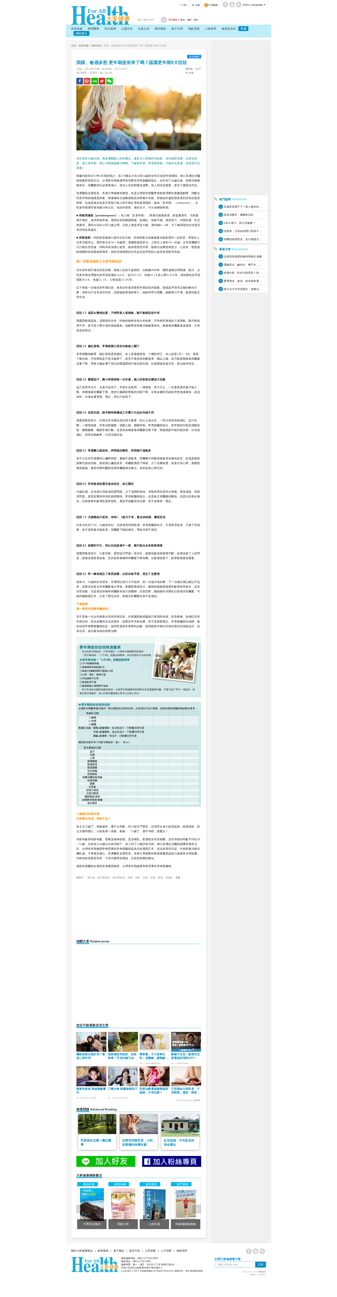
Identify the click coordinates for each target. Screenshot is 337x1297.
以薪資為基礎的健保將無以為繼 (243, 256)
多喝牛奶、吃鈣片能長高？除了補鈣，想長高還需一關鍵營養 (260, 272)
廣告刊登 (134, 1250)
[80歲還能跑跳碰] (186, 1204)
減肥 (189, 20)
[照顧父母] (123, 1204)
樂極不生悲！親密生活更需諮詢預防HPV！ (185, 1056)
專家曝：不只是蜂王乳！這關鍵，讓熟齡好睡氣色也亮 (154, 1056)
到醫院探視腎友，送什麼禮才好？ (244, 239)
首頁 (73, 45)
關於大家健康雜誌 (82, 1250)
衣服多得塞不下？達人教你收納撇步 (245, 206)
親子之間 (177, 28)
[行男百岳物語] (92, 1204)
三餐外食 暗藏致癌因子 (122, 1088)
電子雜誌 (118, 1250)
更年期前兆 (119, 877)
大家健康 (100, 15)
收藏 (191, 72)
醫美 (182, 20)
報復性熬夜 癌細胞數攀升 (91, 1090)
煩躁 (130, 877)
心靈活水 (127, 28)
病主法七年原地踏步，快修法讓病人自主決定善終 (253, 289)
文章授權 (150, 1250)
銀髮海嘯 (120, 1184)
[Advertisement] (105, 907)
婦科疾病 (96, 45)
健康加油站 (229, 28)
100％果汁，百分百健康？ (239, 222)
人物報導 (210, 28)
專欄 (243, 28)
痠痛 (160, 877)
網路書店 (81, 33)
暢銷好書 (89, 1184)
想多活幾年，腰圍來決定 (238, 214)
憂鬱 (178, 877)
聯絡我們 (182, 1250)
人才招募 (166, 1250)
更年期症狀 (103, 877)
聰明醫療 (93, 28)
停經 (145, 877)
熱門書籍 (182, 1184)
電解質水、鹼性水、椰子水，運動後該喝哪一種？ (253, 264)
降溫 (196, 20)
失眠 (152, 877)
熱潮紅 (169, 877)
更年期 (91, 877)
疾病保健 (77, 28)
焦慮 (137, 877)
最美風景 (151, 1184)
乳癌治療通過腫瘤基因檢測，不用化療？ (154, 1090)
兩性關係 (160, 28)
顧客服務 (103, 1250)
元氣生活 (144, 28)
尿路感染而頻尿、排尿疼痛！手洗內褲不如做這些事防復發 (122, 1056)
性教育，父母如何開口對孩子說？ (244, 231)
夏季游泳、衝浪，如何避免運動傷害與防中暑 (251, 280)
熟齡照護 (194, 28)
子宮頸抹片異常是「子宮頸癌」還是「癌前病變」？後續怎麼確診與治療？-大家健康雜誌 (185, 1090)
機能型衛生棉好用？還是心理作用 (90, 1056)
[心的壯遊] (154, 1204)
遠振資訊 (262, 1275)
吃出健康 (110, 28)
